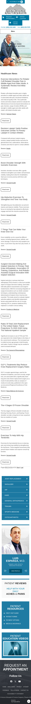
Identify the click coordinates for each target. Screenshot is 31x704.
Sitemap (26, 686)
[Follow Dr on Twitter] (15, 681)
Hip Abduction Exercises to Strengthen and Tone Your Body (14, 198)
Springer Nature (11, 114)
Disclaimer (11, 686)
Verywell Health (11, 215)
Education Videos (15, 637)
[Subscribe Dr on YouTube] (19, 681)
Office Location (23, 17)
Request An (15, 667)
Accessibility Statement (15, 693)
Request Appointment (10, 17)
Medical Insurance (13, 623)
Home (2, 68)
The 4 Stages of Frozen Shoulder (15, 405)
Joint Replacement (13, 479)
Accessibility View (15, 1)
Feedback (6, 690)
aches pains (15, 591)
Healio (8, 148)
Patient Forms (11, 616)
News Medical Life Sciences (15, 391)
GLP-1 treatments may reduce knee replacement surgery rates (15, 366)
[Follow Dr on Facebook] (11, 681)
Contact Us (24, 690)
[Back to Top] (28, 701)
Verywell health (11, 183)
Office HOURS (15, 22)
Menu (13, 31)
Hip (6, 490)
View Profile (15, 571)
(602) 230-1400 (11, 27)
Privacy (19, 686)
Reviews (15, 583)
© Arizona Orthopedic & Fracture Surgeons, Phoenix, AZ (15, 697)
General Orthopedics (14, 501)
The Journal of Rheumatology (15, 350)
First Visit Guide (12, 613)
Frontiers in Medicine (12, 309)
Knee (7, 495)
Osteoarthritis (11, 517)
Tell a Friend (15, 690)
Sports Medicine (12, 512)
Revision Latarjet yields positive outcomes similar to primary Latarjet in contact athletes (14, 130)
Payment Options (12, 620)
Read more (5, 120)
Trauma (8, 506)
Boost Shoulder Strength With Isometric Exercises (13, 164)
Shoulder (9, 484)
